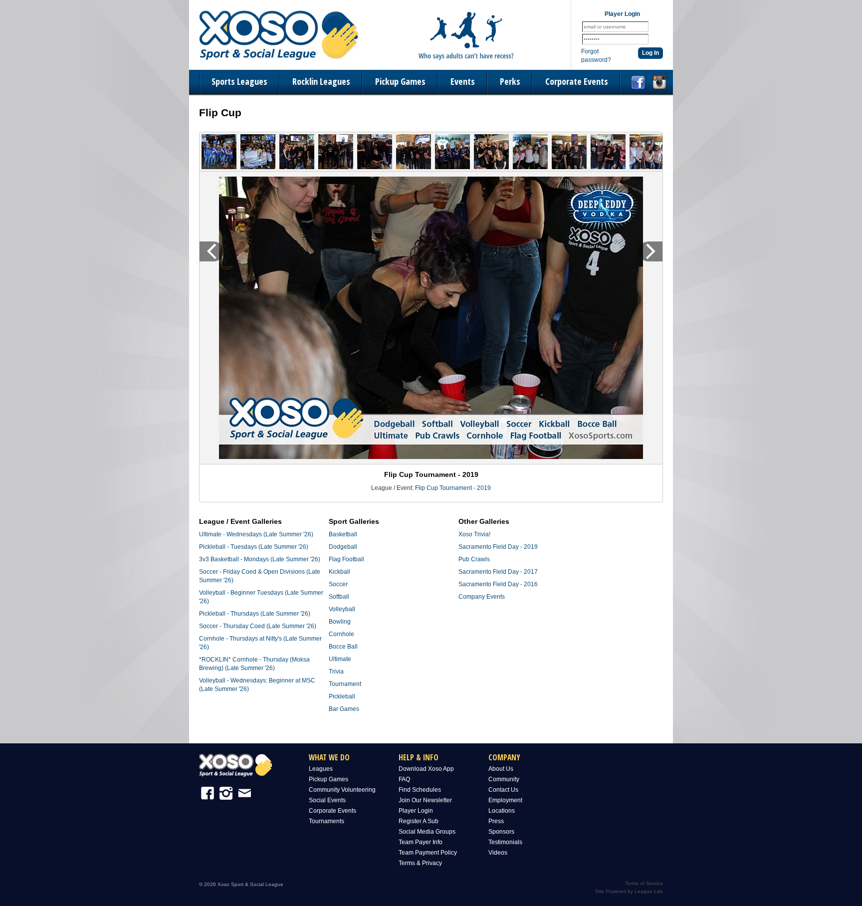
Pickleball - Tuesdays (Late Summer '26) (253, 546)
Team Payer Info (420, 842)
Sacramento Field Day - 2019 (498, 546)
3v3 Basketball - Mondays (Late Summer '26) (259, 559)
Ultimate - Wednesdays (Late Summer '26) (256, 534)
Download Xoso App (426, 768)
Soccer (338, 584)
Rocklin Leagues (321, 81)
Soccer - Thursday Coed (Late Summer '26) (257, 626)
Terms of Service (644, 883)
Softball (339, 596)
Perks (510, 81)
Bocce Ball (343, 646)
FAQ (404, 779)
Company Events (481, 596)
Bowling (340, 621)
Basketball (343, 534)
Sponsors (501, 831)
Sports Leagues (239, 81)
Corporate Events (576, 81)
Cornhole (341, 634)
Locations (501, 810)
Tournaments (326, 821)
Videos (497, 852)
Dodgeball (343, 546)
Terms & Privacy (420, 863)
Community (503, 779)
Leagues (321, 768)
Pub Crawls (474, 559)
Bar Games (344, 708)
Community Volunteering (342, 789)
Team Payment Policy (428, 852)
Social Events (327, 800)
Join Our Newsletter (425, 800)
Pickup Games (400, 81)
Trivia (336, 671)
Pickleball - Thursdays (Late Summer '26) (254, 613)
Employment (505, 800)
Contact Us (503, 789)
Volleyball (342, 609)
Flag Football (346, 559)
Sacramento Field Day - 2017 (498, 571)
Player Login (416, 810)
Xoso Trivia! (474, 534)
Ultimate (340, 659)
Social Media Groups (427, 831)
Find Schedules (420, 789)
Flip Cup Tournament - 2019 (453, 487)
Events (462, 81)
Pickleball (342, 696)
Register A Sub (418, 821)
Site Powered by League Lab (629, 891)
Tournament (345, 683)
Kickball (339, 571)
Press (496, 821)
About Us (500, 768)
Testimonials (505, 842)
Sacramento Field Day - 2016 (498, 584)
